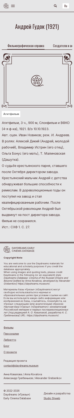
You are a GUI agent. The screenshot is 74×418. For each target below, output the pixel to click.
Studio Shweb (52, 398)
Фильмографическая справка (26, 45)
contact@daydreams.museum (21, 365)
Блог (6, 345)
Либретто (10, 339)
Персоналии (11, 333)
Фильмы (8, 327)
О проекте (10, 352)
